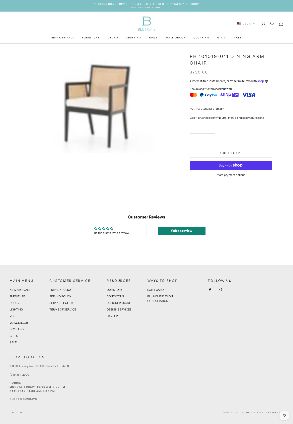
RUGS (153, 37)
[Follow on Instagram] (220, 290)
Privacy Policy (60, 290)
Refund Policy (60, 296)
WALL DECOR (175, 37)
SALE (238, 37)
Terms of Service (62, 309)
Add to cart (231, 153)
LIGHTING (133, 37)
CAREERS (113, 316)
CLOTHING (201, 37)
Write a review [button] (181, 231)
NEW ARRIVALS (62, 37)
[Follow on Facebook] (210, 290)
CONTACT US (115, 296)
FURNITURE (91, 37)
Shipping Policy (61, 303)
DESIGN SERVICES (119, 309)
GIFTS (221, 37)
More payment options (231, 175)
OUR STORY (114, 290)
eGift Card (155, 290)
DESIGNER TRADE (119, 303)
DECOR (113, 37)
